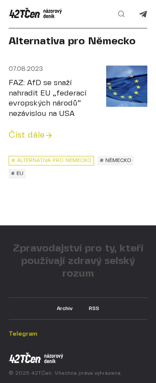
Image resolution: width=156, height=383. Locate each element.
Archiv (65, 308)
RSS (94, 308)
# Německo (115, 160)
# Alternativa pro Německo (51, 160)
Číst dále (27, 135)
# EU (17, 173)
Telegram (143, 14)
